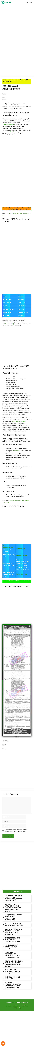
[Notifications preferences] (3, 1043)
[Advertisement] (17, 24)
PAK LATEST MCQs (21, 574)
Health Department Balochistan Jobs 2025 (14, 924)
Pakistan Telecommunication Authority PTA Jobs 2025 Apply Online (13, 985)
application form (17, 450)
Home (4, 80)
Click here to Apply (22, 555)
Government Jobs (12, 80)
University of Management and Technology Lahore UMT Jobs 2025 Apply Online (13, 907)
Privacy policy (17, 1008)
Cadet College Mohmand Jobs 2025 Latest (13, 971)
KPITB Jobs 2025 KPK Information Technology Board (12, 939)
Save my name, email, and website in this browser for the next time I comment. (15, 830)
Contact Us (16, 1006)
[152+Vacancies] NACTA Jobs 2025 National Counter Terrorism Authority (14, 963)
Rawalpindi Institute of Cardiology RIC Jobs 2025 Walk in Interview (13, 931)
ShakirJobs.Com (9, 124)
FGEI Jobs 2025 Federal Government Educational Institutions (13, 917)
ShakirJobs (11, 132)
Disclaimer (25, 1006)
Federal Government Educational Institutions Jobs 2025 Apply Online (14, 898)
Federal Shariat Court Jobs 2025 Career (11, 946)
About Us (9, 1006)
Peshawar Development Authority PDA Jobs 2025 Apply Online (12, 954)
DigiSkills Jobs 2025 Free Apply (12, 978)
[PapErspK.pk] (6, 2)
